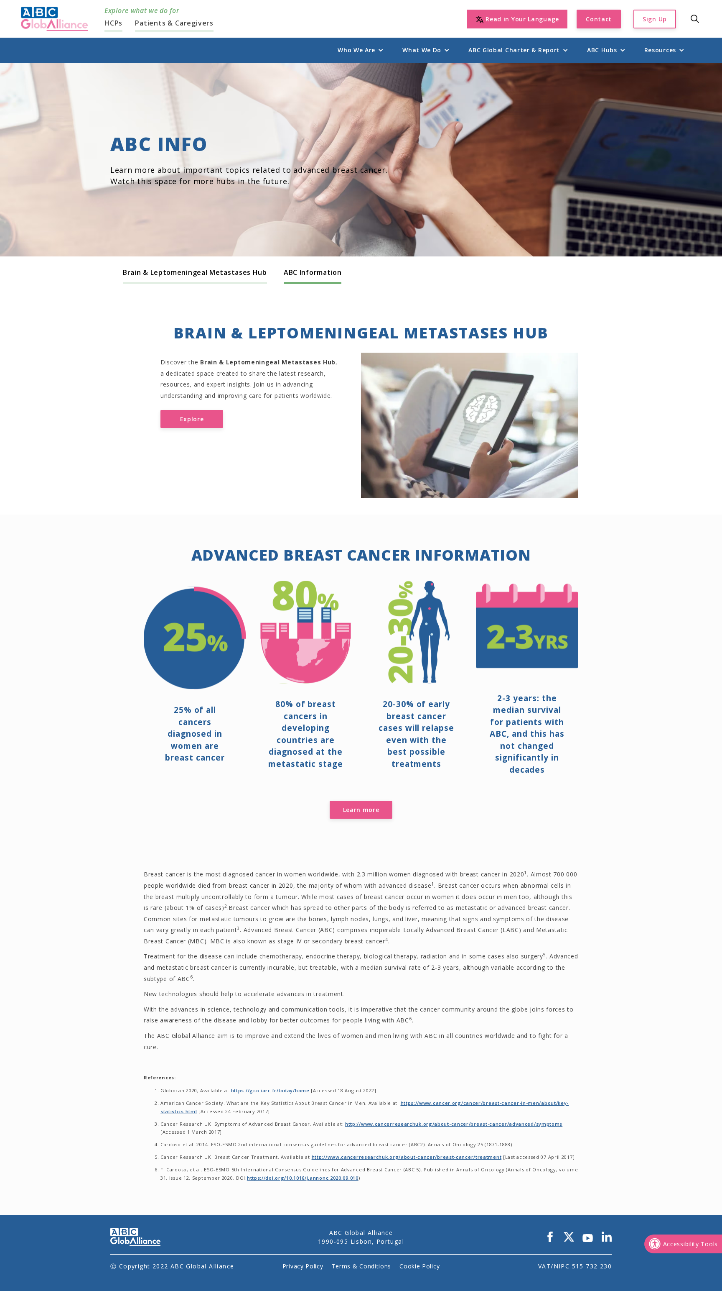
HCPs (113, 23)
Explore (192, 419)
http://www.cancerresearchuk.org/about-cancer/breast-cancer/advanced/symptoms (453, 1124)
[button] (356, 50)
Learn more (361, 810)
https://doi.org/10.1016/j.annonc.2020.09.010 (302, 1178)
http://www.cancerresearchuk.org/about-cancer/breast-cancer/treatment (407, 1157)
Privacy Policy (302, 1266)
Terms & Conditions (362, 1266)
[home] (54, 19)
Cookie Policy (419, 1266)
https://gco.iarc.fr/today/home (270, 1090)
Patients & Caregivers (174, 23)
